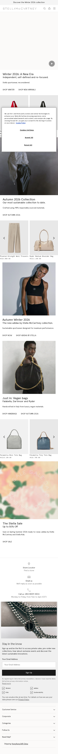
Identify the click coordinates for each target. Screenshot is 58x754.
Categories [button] (6, 723)
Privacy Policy (23, 700)
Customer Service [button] (9, 710)
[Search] (44, 8)
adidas (36, 688)
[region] (29, 129)
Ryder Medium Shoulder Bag (41, 256)
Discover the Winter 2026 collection (29, 2)
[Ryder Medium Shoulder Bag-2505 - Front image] (44, 237)
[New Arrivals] (29, 367)
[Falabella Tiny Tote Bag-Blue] (44, 436)
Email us (29, 581)
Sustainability (38, 692)
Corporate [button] (6, 716)
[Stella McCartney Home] (19, 8)
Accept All (29, 137)
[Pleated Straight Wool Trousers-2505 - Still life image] (14, 237)
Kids (7, 692)
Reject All (28, 145)
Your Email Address (10, 659)
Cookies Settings (27, 130)
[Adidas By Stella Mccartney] (29, 288)
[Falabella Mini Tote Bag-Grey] (14, 436)
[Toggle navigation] (54, 8)
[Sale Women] (29, 490)
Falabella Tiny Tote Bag (40, 455)
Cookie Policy (20, 123)
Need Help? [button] (6, 737)
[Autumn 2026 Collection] (29, 166)
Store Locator (29, 568)
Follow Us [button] (6, 730)
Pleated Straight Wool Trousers (14, 256)
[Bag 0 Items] (49, 8)
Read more (6, 684)
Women (8, 688)
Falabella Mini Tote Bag (11, 455)
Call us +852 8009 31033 (29, 594)
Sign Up (29, 673)
